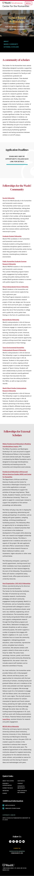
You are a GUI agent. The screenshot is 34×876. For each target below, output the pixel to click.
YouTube (20, 841)
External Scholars (11, 47)
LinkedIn (23, 841)
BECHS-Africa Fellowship (11, 726)
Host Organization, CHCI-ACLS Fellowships (16, 583)
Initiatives (6, 790)
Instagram (10, 841)
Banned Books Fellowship (11, 320)
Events (5, 793)
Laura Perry (6, 719)
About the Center (8, 781)
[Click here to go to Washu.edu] (8, 866)
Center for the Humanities (16, 6)
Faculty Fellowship (8, 198)
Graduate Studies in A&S (12, 808)
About (6, 41)
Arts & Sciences (10, 805)
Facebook (13, 841)
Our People (21, 781)
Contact (20, 783)
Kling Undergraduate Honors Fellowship (16, 287)
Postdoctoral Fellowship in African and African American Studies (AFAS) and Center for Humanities (17, 474)
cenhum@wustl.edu (17, 853)
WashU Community (11, 44)
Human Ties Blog (8, 788)
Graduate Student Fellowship (12, 236)
